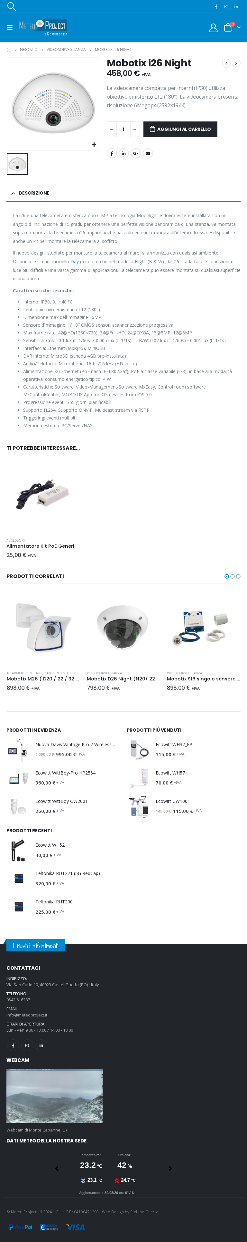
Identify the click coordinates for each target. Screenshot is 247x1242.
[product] (43, 496)
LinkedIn (124, 153)
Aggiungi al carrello (184, 129)
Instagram (27, 1045)
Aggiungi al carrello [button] (69, 469)
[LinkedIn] (236, 6)
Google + (136, 153)
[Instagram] (226, 6)
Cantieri (51, 673)
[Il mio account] (213, 27)
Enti (64, 673)
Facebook (112, 153)
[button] (227, 576)
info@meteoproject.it (26, 1015)
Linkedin (41, 1045)
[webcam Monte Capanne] (54, 1095)
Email (148, 153)
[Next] (57, 1168)
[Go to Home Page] (8, 49)
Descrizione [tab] (34, 193)
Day (74, 261)
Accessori (15, 540)
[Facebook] (216, 6)
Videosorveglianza (104, 673)
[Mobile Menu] (11, 27)
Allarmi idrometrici (24, 673)
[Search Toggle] (11, 6)
